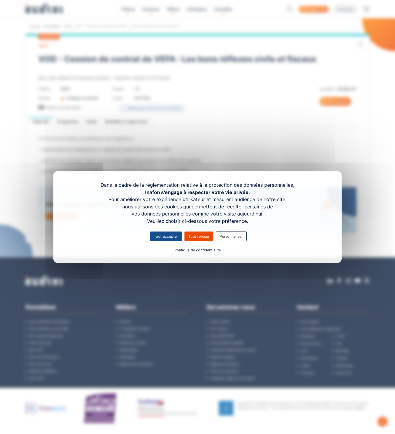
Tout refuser (198, 236)
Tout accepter (166, 236)
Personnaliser (231, 236)
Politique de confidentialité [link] (197, 250)
